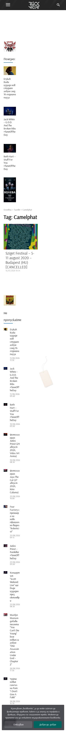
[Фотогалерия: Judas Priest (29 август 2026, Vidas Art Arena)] (5, 434)
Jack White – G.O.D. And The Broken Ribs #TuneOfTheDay (10, 127)
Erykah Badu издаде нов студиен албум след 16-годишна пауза (10, 88)
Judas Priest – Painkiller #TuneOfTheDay (14, 552)
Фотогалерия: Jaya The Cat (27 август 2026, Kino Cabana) (15, 481)
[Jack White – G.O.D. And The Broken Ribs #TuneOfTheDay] (10, 111)
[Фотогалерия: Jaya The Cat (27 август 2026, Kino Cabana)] (5, 470)
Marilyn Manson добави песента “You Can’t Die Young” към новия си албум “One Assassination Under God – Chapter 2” (14, 639)
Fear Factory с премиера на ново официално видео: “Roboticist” (15, 519)
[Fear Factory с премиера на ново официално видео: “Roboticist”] (5, 506)
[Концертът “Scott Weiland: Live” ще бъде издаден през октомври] (5, 572)
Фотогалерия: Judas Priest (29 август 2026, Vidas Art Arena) (15, 445)
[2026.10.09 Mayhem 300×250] (10, 46)
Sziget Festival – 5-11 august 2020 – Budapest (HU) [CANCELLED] (20, 260)
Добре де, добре (47, 724)
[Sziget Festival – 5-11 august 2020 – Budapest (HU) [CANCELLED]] (21, 236)
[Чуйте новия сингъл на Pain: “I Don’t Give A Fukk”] (5, 678)
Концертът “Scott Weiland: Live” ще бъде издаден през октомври (15, 586)
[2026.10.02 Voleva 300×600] (10, 189)
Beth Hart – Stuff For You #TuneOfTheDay (14, 412)
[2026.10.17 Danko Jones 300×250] (10, 300)
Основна (8, 209)
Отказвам (18, 724)
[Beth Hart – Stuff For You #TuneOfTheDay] (10, 148)
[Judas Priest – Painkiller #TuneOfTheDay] (5, 545)
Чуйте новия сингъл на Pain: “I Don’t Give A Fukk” (14, 688)
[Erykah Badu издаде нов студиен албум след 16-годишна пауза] (10, 70)
